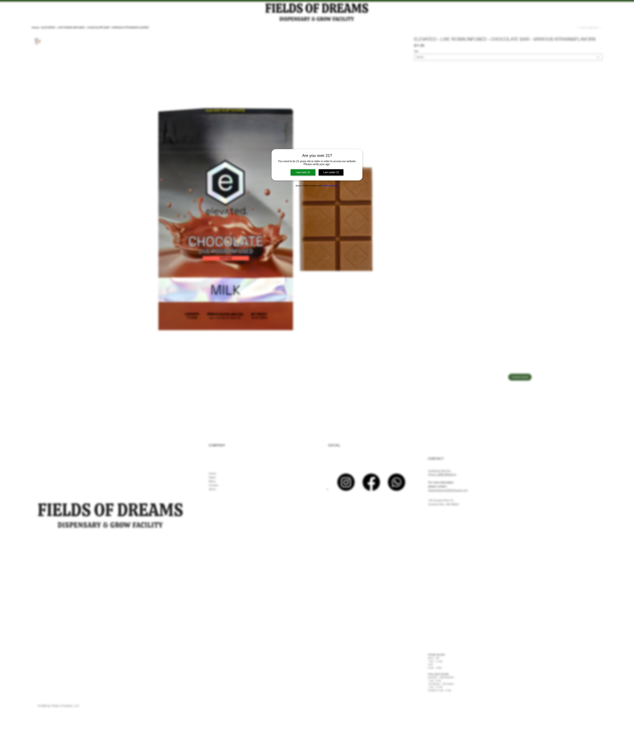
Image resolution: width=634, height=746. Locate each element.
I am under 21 (331, 172)
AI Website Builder (330, 186)
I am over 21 (303, 172)
